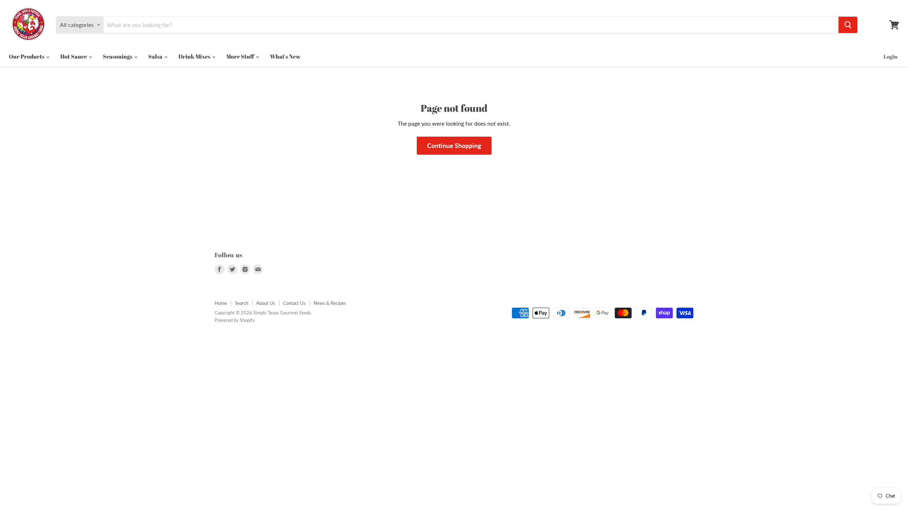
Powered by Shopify (235, 320)
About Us (265, 303)
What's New (285, 56)
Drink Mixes (194, 56)
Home (221, 303)
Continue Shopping (454, 145)
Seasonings (118, 56)
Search (241, 303)
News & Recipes (330, 303)
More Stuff (240, 56)
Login (890, 56)
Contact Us (294, 303)
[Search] (847, 25)
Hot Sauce (74, 56)
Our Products (27, 56)
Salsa (156, 56)
